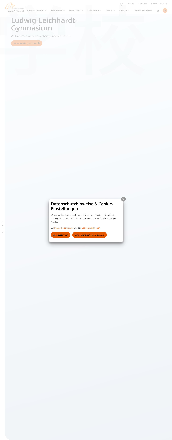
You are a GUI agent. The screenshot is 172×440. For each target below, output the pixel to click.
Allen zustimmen (60, 235)
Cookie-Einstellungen (91, 228)
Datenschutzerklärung (63, 228)
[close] (123, 199)
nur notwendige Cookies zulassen (89, 235)
